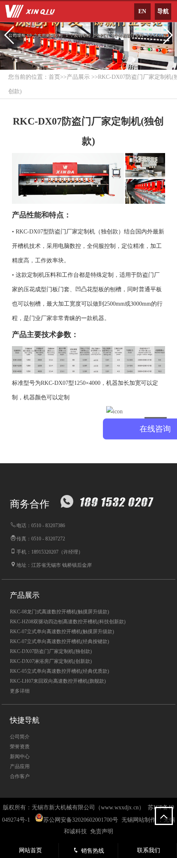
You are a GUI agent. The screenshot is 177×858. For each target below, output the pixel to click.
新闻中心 (20, 756)
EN (142, 11)
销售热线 (92, 851)
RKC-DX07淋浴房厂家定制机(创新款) (51, 661)
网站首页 (30, 850)
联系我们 (148, 850)
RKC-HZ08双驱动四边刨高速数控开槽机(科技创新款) (68, 622)
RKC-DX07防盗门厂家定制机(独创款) (51, 651)
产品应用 (20, 766)
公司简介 (20, 737)
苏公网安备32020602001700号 (80, 820)
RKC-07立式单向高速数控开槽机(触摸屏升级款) (62, 631)
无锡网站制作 (138, 820)
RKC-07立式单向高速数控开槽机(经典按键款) (59, 641)
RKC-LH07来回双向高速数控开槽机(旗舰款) (58, 681)
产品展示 (78, 77)
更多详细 (20, 691)
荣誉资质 (20, 747)
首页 (54, 77)
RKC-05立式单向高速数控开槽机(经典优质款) (59, 671)
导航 (163, 11)
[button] (9, 35)
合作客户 (20, 776)
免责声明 (101, 831)
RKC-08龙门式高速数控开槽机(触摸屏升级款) (59, 612)
